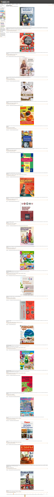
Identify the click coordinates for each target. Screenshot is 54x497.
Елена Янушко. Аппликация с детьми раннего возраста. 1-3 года (17, 152)
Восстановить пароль (2, 8)
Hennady (8, 348)
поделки (11, 127)
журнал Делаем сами (13, 491)
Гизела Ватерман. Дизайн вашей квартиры (14, 420)
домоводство (13, 174)
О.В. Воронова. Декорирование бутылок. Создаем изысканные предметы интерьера (19, 225)
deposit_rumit (8, 30)
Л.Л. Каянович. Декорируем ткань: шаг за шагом (15, 375)
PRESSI (7, 298)
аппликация (15, 174)
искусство (11, 223)
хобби (10, 174)
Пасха (13, 467)
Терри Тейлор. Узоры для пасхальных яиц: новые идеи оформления (15, 444)
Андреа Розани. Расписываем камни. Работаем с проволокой (16, 105)
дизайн (10, 491)
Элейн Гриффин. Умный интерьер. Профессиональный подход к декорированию (17, 275)
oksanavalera (8, 128)
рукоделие (8, 127)
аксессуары (20, 273)
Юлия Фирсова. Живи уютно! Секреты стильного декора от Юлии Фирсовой (16, 56)
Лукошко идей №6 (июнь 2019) (12, 324)
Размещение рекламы (3, 25)
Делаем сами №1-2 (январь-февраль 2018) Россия (14, 396)
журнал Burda (22, 273)
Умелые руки (7, 105)
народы (12, 223)
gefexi (7, 79)
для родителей (25, 174)
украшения (24, 273)
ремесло (23, 174)
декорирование (13, 127)
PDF (9, 127)
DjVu (7, 467)
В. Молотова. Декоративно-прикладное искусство (13, 201)
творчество (18, 174)
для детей (8, 273)
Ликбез (7, 56)
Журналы (7, 324)
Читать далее (7, 53)
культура (9, 223)
